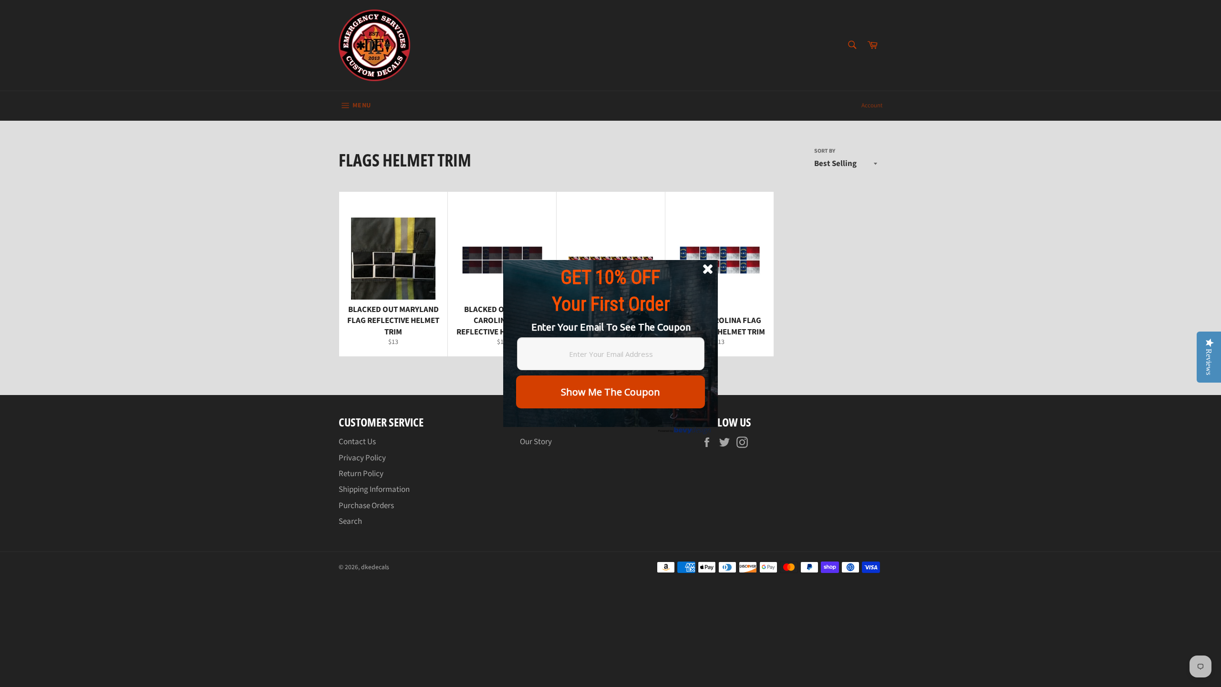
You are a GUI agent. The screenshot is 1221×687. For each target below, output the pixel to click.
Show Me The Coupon (610, 391)
